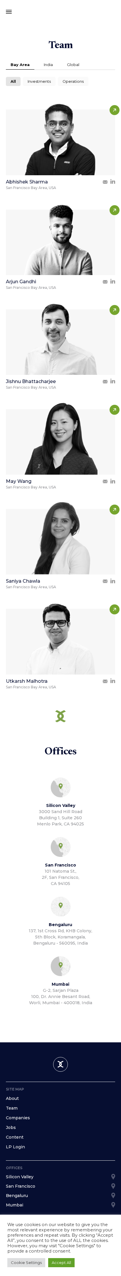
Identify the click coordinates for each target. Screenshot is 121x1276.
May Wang (18, 481)
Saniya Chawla (23, 581)
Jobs (11, 1127)
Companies (18, 1117)
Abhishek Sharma (27, 182)
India (48, 65)
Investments (39, 81)
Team (12, 1108)
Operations (73, 81)
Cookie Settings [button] (26, 1262)
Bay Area (20, 65)
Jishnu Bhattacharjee (31, 381)
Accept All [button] (61, 1262)
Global (73, 65)
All (13, 81)
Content (14, 1137)
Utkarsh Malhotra (27, 681)
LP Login (15, 1146)
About (12, 1098)
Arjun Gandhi (21, 281)
